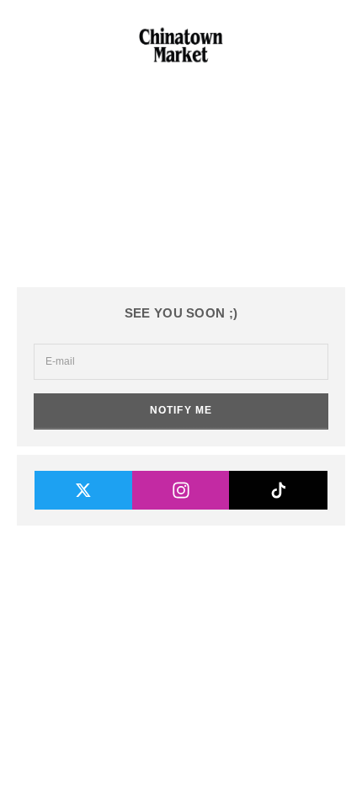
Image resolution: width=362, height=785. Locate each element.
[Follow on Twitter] (83, 490)
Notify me (181, 410)
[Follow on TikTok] (278, 490)
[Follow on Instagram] (181, 490)
